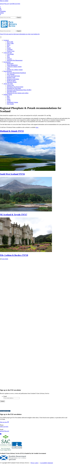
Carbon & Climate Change (14, 66)
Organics (9, 59)
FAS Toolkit (10, 104)
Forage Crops (10, 51)
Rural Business (7, 71)
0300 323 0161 (4, 426)
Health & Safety (11, 80)
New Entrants (10, 74)
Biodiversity (10, 63)
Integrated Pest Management (14, 60)
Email (5, 396)
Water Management (12, 65)
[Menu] (0, 37)
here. (37, 127)
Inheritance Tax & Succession (15, 86)
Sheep (8, 45)
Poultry (9, 48)
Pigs (8, 46)
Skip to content (4, 0)
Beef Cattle (10, 41)
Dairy (8, 97)
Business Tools (11, 77)
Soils (8, 55)
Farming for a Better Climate (15, 69)
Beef (8, 96)
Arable (9, 100)
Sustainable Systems (12, 102)
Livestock (6, 40)
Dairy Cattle (10, 43)
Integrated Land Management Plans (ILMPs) (19, 90)
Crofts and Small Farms (13, 76)
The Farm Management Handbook (16, 73)
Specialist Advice (11, 91)
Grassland (9, 49)
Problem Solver (7, 94)
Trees (8, 57)
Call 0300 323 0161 (14, 3)
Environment (7, 62)
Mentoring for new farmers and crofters (17, 93)
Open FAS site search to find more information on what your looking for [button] (20, 34)
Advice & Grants (8, 83)
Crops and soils (7, 52)
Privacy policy (35, 463)
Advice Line (10, 85)
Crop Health (10, 54)
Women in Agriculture (13, 79)
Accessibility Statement (46, 463)
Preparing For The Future (14, 88)
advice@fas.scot (4, 3)
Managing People (12, 82)
